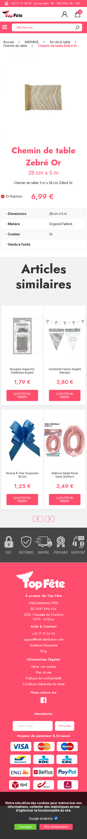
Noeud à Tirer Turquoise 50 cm (22, 474)
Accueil (8, 42)
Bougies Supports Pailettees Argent (22, 370)
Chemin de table (15, 46)
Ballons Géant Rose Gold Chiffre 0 (65, 474)
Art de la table (60, 42)
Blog (43, 651)
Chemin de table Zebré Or (57, 46)
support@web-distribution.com (44, 639)
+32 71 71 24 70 (21, 3)
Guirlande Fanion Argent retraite (65, 370)
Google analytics (41, 818)
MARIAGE (32, 42)
